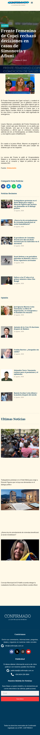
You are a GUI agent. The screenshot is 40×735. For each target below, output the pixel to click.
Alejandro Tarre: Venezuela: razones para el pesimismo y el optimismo (26, 372)
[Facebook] (11, 651)
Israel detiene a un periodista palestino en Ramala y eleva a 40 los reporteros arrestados (25, 258)
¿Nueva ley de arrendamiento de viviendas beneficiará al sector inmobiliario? (25, 222)
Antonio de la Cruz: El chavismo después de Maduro (26, 328)
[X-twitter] (17, 651)
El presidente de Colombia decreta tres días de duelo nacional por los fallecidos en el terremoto (26, 241)
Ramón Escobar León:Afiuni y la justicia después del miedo (25, 394)
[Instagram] (22, 651)
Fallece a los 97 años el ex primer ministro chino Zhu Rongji (24, 279)
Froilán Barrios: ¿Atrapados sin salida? (26, 351)
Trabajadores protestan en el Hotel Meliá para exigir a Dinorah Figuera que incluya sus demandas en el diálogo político (25, 204)
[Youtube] (28, 651)
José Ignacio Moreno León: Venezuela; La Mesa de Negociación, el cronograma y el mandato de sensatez (25, 310)
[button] (31, 2)
